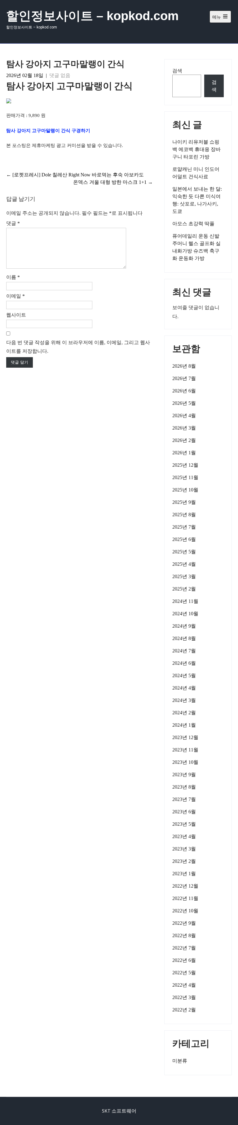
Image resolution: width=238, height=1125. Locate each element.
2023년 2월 (184, 861)
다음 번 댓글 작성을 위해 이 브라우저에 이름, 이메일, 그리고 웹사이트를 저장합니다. (78, 347)
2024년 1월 (184, 725)
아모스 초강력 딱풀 (193, 223)
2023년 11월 (185, 749)
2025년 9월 (184, 502)
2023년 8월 (184, 787)
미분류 (179, 1060)
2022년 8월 (184, 935)
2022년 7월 (184, 947)
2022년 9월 (184, 923)
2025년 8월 (184, 514)
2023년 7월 (184, 799)
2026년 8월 (184, 366)
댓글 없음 (59, 75)
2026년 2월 (184, 440)
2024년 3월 (184, 700)
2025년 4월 (184, 564)
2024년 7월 (184, 650)
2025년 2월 (184, 588)
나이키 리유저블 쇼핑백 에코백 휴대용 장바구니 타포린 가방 (196, 149)
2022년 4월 (184, 985)
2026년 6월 (184, 390)
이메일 (15, 296)
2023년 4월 (184, 836)
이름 (13, 277)
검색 (177, 70)
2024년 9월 (184, 626)
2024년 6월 (184, 663)
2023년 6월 (184, 811)
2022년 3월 (184, 997)
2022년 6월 (184, 960)
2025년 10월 (185, 489)
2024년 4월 (184, 687)
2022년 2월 (184, 1009)
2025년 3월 (184, 576)
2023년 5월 (184, 824)
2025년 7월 (184, 527)
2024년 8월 (184, 638)
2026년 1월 (184, 452)
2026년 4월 (184, 415)
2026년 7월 (184, 378)
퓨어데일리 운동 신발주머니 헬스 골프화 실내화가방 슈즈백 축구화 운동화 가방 (196, 247)
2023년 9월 (184, 774)
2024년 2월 (184, 712)
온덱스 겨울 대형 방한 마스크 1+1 (113, 182)
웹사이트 (16, 315)
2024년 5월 (184, 675)
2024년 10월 (185, 613)
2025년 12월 (185, 465)
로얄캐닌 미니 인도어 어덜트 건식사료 (195, 173)
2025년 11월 (185, 477)
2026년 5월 (184, 403)
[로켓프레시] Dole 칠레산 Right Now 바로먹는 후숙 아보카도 (75, 174)
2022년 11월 (185, 898)
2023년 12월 (185, 737)
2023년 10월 (185, 762)
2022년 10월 (185, 910)
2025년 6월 (184, 539)
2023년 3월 (184, 848)
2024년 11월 (185, 601)
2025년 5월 (184, 551)
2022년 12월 (185, 886)
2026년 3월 (184, 428)
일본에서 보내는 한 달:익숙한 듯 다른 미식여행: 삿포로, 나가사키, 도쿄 (197, 200)
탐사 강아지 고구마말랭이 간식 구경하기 (48, 130)
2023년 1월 (184, 873)
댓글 (13, 223)
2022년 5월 (184, 972)
